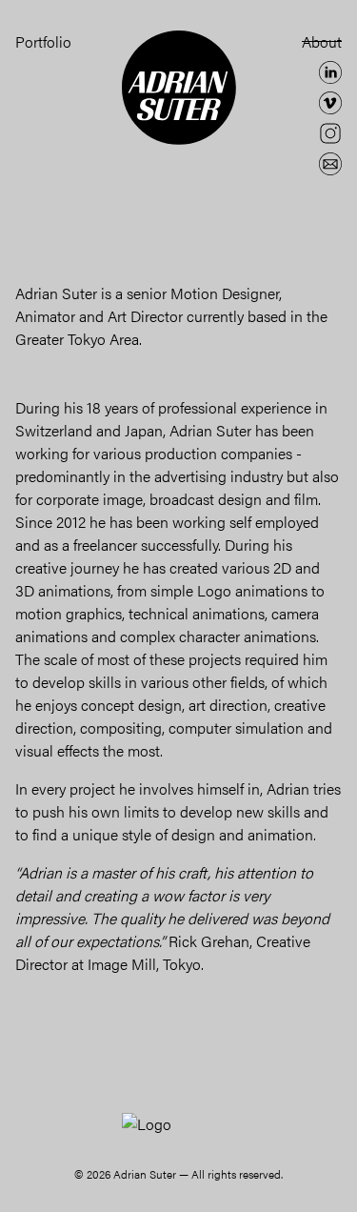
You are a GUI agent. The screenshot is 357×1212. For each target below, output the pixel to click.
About (322, 41)
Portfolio (43, 41)
